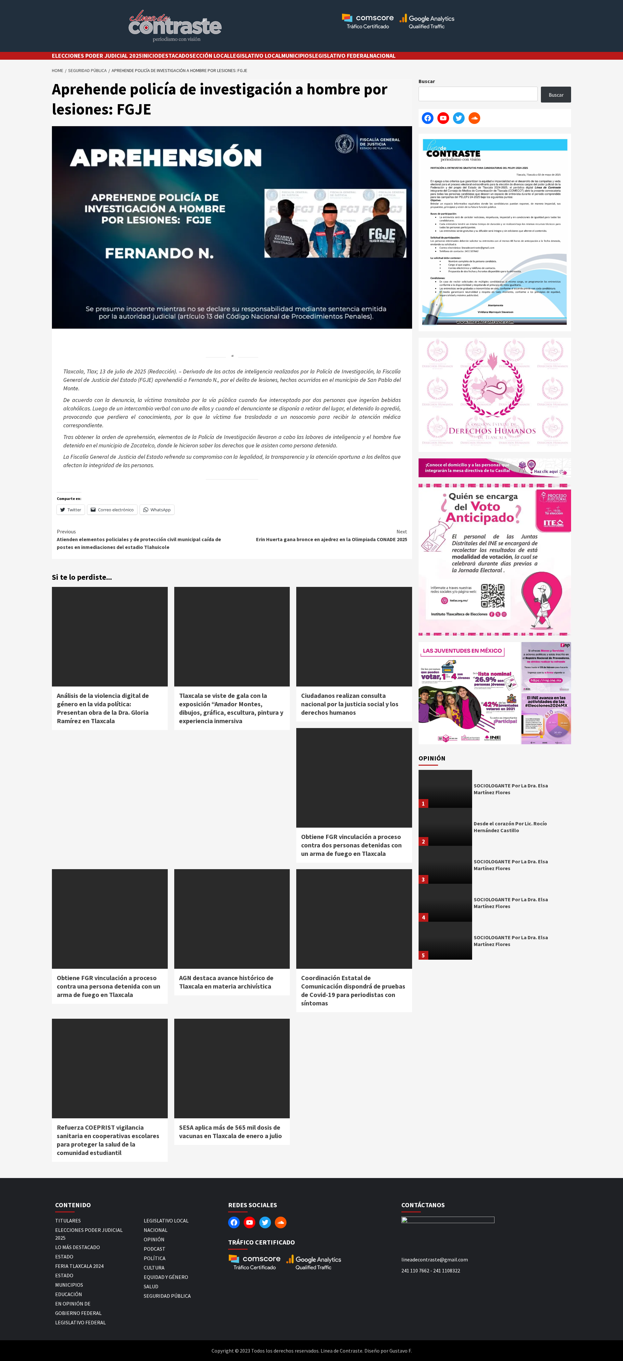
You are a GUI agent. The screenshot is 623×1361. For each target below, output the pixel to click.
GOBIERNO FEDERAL (78, 1313)
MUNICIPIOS (296, 55)
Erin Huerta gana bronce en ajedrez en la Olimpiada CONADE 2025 (331, 535)
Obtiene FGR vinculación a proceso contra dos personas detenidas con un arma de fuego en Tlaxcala (351, 844)
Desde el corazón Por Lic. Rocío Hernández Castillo (510, 826)
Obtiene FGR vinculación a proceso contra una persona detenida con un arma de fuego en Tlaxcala (108, 986)
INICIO (150, 55)
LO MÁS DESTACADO (77, 1247)
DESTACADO (173, 55)
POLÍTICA (154, 1258)
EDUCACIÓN (68, 1294)
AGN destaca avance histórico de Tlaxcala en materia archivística (226, 982)
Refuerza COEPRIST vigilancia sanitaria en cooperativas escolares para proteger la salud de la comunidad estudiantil (108, 1140)
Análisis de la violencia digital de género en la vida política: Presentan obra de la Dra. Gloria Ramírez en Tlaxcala (103, 708)
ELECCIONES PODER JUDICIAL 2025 (97, 55)
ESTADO (64, 1256)
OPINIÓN (154, 1239)
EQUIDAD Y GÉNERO (166, 1277)
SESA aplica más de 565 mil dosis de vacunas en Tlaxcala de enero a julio (230, 1131)
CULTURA (154, 1267)
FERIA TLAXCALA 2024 (79, 1266)
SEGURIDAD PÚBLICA (167, 1296)
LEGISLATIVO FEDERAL (341, 55)
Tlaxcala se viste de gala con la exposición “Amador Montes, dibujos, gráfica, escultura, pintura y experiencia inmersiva (231, 708)
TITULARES (68, 1220)
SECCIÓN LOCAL (209, 55)
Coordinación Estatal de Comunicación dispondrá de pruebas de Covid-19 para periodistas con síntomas (353, 990)
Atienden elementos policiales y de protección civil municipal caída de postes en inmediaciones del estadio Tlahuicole (139, 539)
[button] (469, 693)
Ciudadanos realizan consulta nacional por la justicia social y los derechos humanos (349, 703)
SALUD (151, 1286)
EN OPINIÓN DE (73, 1303)
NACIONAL (383, 55)
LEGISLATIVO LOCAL (255, 55)
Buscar (427, 81)
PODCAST (154, 1249)
